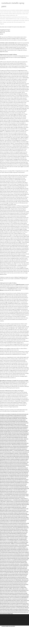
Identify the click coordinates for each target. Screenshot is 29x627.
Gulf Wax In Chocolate (19, 619)
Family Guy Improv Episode (6, 618)
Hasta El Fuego (17, 621)
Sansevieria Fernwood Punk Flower (8, 619)
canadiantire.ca (21, 286)
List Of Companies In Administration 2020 (9, 616)
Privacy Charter (16, 165)
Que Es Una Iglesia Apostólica (17, 618)
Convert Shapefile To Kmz (22, 616)
